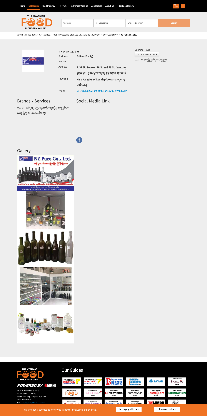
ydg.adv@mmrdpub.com (35, 402)
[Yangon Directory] (72, 381)
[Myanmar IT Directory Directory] (135, 381)
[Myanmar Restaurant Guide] (156, 392)
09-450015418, (102, 91)
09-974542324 (119, 91)
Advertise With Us (79, 6)
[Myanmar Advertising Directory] (114, 392)
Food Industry (48, 6)
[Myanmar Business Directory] (114, 381)
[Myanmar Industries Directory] (177, 381)
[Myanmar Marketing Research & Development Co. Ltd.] (36, 387)
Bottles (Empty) (85, 56)
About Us (109, 6)
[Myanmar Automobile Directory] (135, 392)
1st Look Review (126, 6)
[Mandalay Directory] (93, 381)
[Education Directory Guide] (177, 392)
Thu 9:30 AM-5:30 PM (146, 54)
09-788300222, (85, 91)
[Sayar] (156, 381)
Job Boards (96, 6)
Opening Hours (142, 50)
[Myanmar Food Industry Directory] (72, 392)
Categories (33, 6)
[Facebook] (103, 140)
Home (22, 6)
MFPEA (63, 6)
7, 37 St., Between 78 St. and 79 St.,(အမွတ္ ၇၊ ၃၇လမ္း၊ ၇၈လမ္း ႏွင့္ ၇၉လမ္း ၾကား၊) (101, 70)
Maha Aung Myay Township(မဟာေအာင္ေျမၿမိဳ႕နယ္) (101, 82)
